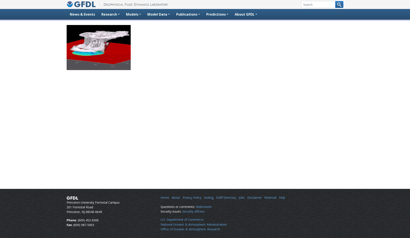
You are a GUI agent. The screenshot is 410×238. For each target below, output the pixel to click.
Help (282, 197)
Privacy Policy (192, 197)
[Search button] (339, 4)
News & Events (82, 14)
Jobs (242, 197)
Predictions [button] (216, 14)
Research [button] (109, 14)
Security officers (193, 211)
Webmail (270, 197)
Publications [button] (186, 14)
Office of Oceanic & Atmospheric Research (190, 229)
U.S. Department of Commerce (182, 219)
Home (165, 197)
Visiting (209, 197)
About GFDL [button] (245, 14)
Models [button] (132, 14)
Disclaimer (254, 197)
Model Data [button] (157, 14)
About (176, 197)
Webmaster (204, 207)
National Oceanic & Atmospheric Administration (194, 224)
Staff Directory (226, 197)
